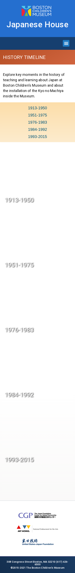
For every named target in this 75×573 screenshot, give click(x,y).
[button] (66, 43)
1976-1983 (37, 122)
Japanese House (37, 24)
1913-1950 (37, 108)
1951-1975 (37, 115)
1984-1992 (37, 129)
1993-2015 (37, 136)
